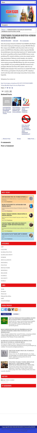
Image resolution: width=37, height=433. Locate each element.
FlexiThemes (9, 429)
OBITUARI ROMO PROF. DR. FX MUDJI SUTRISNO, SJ (14, 197)
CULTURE (4, 249)
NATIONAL (4, 262)
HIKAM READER (18, 427)
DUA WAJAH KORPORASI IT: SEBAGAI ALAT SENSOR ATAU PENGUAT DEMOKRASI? (26, 129)
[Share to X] (9, 91)
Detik (2, 289)
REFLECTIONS (5, 268)
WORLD (3, 281)
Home (3, 30)
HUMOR (3, 257)
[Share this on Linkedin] (12, 88)
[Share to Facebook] (11, 91)
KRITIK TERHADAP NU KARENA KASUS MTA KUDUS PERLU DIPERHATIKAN (22, 318)
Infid (2, 298)
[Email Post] (2, 91)
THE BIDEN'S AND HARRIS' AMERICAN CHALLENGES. (16, 110)
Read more (9, 201)
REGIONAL (4, 270)
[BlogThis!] (7, 91)
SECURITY (4, 278)
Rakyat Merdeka (6, 296)
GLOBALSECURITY (6, 255)
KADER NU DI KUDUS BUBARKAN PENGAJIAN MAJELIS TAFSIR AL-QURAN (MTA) (16, 341)
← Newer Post (6, 139)
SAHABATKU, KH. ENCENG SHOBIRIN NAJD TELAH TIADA (7, 110)
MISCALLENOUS (6, 260)
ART (2, 247)
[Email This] (5, 91)
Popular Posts (6, 314)
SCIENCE (4, 275)
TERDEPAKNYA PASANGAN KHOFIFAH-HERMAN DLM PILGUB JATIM (18, 36)
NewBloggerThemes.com (29, 429)
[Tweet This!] (8, 88)
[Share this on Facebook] (6, 88)
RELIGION (4, 273)
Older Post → (31, 139)
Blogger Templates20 (22, 431)
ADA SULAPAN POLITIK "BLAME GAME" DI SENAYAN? (14, 234)
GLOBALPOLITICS (6, 252)
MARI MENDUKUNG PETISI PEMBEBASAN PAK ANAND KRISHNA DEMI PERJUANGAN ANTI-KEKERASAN (16, 330)
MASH (33, 427)
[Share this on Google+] (10, 88)
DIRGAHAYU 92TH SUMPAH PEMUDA (25, 110)
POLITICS (4, 265)
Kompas (3, 291)
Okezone (3, 294)
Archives (15, 314)
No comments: (24, 41)
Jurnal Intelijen (5, 301)
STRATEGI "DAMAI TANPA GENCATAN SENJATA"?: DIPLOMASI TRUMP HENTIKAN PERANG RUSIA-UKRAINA (14, 224)
